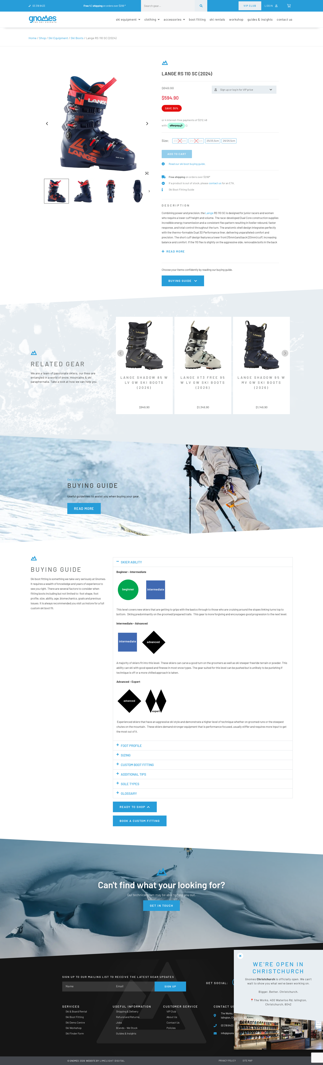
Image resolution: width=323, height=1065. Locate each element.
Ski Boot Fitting (75, 1016)
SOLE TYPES (130, 784)
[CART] (288, 6)
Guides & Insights (126, 1033)
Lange (209, 213)
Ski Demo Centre (75, 1022)
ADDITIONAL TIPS (133, 774)
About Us (172, 1016)
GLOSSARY (129, 793)
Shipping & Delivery (127, 1011)
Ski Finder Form (75, 1033)
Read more (175, 251)
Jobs (119, 1022)
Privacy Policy (227, 1060)
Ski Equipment (58, 38)
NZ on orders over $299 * (105, 5)
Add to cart (176, 153)
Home (33, 38)
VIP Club (171, 1011)
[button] (203, 562)
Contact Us (173, 1022)
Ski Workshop (74, 1027)
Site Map (247, 1060)
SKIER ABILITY (131, 562)
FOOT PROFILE (131, 746)
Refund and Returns (127, 1016)
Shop (42, 38)
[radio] (179, 140)
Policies (171, 1027)
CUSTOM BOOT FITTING (137, 765)
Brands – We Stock (126, 1027)
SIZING (126, 755)
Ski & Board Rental (76, 1011)
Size (165, 140)
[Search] (201, 6)
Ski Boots (77, 38)
